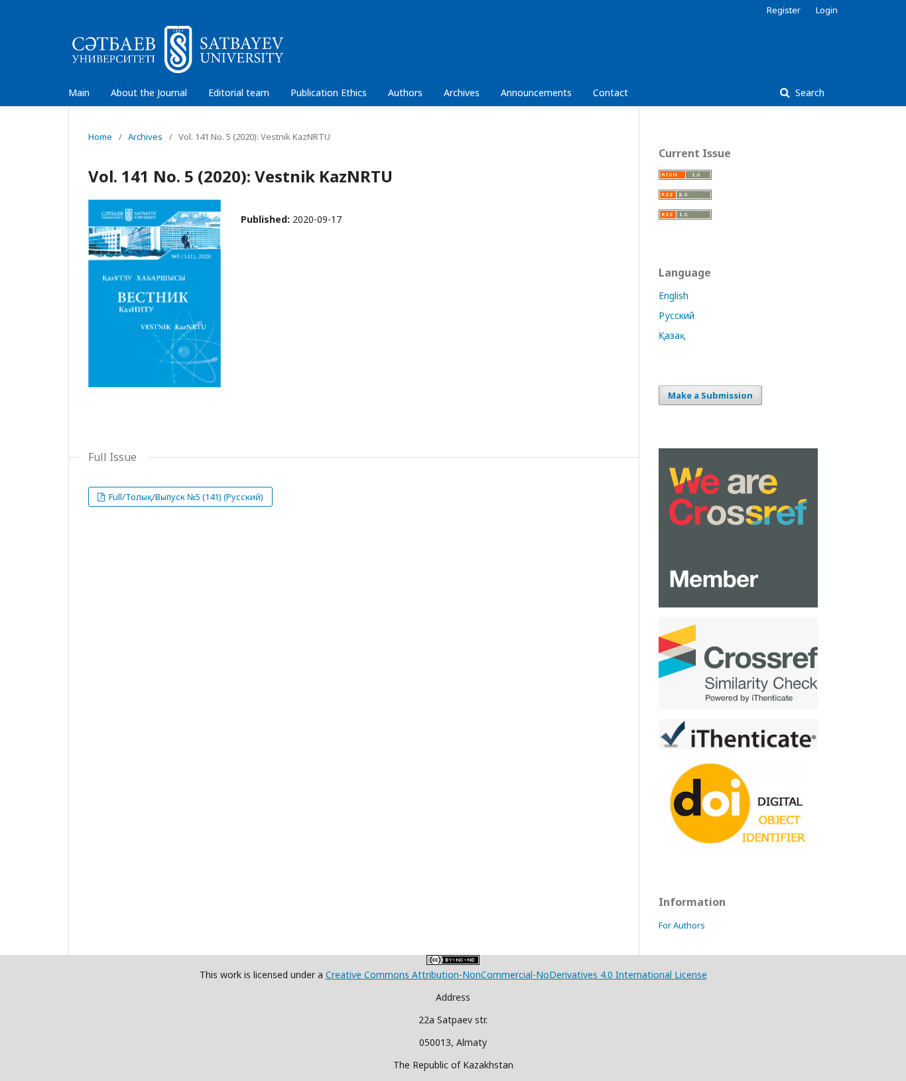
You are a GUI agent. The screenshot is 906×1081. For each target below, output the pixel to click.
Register (784, 10)
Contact (610, 92)
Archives (462, 92)
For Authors (682, 925)
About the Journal (149, 92)
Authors (405, 92)
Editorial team (238, 92)
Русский (676, 315)
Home (100, 137)
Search (808, 92)
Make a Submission (710, 395)
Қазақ (672, 335)
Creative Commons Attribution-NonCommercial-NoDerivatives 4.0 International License (516, 974)
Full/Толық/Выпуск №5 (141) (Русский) (185, 497)
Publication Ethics (329, 92)
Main (79, 92)
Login (827, 10)
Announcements (536, 92)
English (673, 295)
